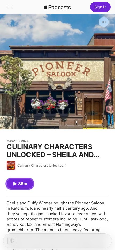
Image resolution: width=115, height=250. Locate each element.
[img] (57, 7)
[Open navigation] (10, 7)
